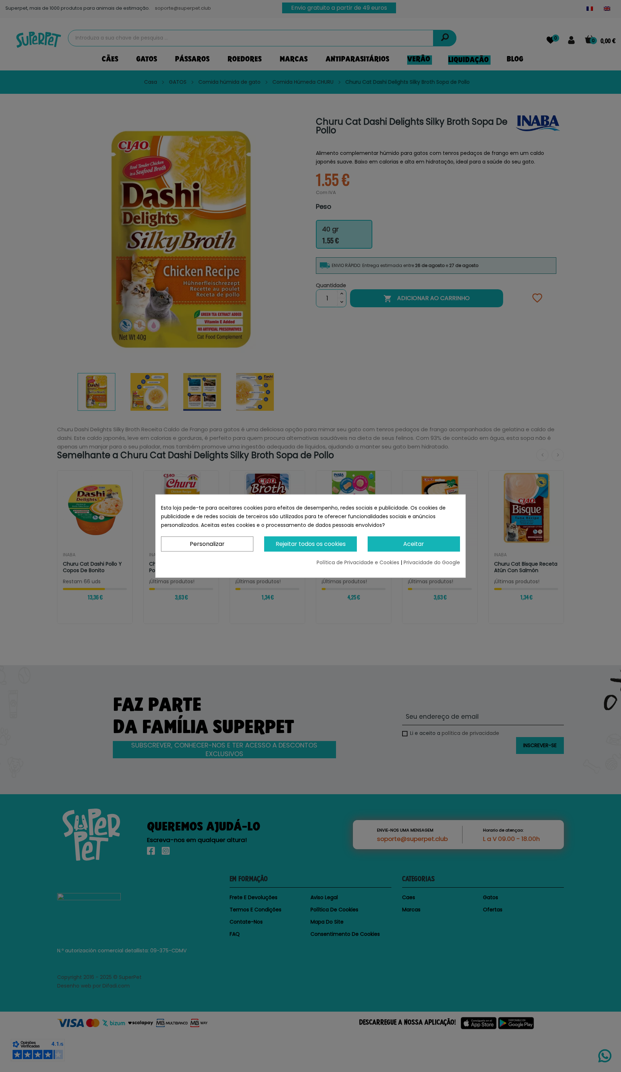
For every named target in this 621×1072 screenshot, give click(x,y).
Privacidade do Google (432, 562)
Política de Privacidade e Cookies (359, 562)
